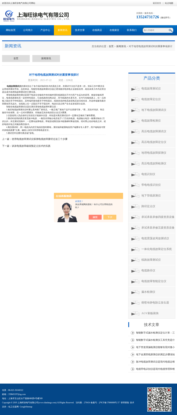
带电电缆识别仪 (151, 184)
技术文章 (80, 30)
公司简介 (28, 30)
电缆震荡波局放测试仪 (155, 238)
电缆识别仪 (148, 174)
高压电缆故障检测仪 (153, 163)
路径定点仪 (148, 206)
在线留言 (114, 30)
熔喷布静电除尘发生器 (155, 302)
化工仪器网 (13, 407)
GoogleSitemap (26, 407)
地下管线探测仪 (151, 195)
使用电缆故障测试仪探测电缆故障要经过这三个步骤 (39, 139)
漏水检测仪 (148, 291)
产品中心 (45, 30)
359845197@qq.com (17, 394)
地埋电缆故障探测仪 (153, 152)
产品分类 (151, 78)
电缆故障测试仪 (14, 86)
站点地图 (169, 3)
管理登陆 (125, 402)
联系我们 (132, 30)
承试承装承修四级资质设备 (158, 216)
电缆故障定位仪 (151, 99)
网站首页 (11, 30)
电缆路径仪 (148, 270)
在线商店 (97, 30)
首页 (111, 46)
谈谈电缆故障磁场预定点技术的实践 (31, 146)
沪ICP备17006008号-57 (109, 402)
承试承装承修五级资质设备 (158, 227)
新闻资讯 (62, 30)
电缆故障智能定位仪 (153, 281)
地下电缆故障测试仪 (153, 109)
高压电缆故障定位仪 (153, 142)
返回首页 (157, 3)
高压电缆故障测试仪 (153, 131)
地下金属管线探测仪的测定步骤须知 (155, 354)
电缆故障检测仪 (151, 120)
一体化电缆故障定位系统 (156, 249)
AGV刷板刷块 (150, 313)
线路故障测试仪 (151, 259)
